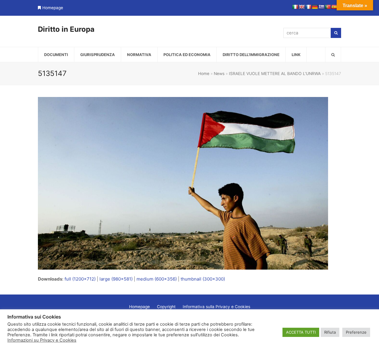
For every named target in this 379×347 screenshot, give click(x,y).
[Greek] (321, 6)
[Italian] (295, 6)
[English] (302, 6)
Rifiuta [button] (330, 332)
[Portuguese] (328, 6)
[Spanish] (334, 6)
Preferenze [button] (356, 332)
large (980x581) (116, 279)
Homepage (52, 7)
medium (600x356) (156, 279)
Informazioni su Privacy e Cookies (41, 340)
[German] (315, 6)
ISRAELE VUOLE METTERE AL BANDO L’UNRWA (275, 73)
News (219, 73)
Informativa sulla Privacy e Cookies (216, 306)
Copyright (166, 306)
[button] (333, 54)
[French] (308, 6)
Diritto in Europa (66, 29)
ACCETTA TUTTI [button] (301, 332)
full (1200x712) (80, 279)
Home (203, 73)
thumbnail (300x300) (203, 279)
